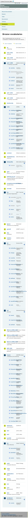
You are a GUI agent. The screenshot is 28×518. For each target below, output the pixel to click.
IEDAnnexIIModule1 (11, 330)
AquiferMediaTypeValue (13, 360)
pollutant (13, 324)
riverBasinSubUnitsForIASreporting (13, 291)
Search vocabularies (8, 43)
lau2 (8, 434)
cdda (8, 107)
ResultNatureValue (13, 400)
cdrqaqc (12, 252)
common (9, 153)
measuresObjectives (13, 273)
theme (12, 417)
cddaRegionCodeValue (13, 110)
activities (13, 68)
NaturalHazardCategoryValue (13, 393)
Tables (3, 16)
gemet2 (9, 229)
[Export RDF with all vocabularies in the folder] (24, 64)
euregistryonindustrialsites (11, 183)
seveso (9, 479)
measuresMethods (13, 269)
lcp (7, 443)
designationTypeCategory (13, 121)
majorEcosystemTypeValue (13, 135)
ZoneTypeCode (13, 421)
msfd (8, 463)
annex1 (12, 315)
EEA (8, 1)
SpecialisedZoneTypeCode (13, 407)
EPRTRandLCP (11, 176)
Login (17, 3)
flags (12, 201)
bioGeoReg (13, 248)
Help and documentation (7, 11)
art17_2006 (10, 63)
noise (8, 468)
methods (13, 80)
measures (13, 260)
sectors (12, 458)
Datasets (4, 14)
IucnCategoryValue (13, 133)
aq (7, 47)
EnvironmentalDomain (13, 373)
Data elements (5, 19)
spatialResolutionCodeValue (13, 147)
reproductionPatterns (13, 286)
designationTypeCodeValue (13, 126)
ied (7, 310)
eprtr (8, 171)
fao (8, 192)
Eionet (7, 9)
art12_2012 (10, 52)
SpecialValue (13, 410)
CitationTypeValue (13, 364)
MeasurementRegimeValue (13, 385)
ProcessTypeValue (13, 397)
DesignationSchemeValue (13, 369)
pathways (13, 278)
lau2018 (9, 438)
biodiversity (10, 103)
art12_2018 (10, 57)
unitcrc (12, 216)
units (12, 305)
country (12, 503)
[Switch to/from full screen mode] (19, 3)
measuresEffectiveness (13, 264)
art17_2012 (10, 92)
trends (12, 88)
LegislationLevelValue (13, 381)
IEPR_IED (9, 348)
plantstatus (13, 452)
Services (4, 26)
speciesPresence (13, 296)
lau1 (8, 430)
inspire (9, 355)
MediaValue (13, 390)
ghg (8, 232)
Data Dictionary (12, 9)
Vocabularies (5, 24)
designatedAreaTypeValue (13, 118)
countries (13, 77)
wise (8, 493)
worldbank (10, 498)
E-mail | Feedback (5, 513)
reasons (12, 85)
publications (10, 473)
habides (9, 238)
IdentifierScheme (13, 378)
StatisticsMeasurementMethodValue (13, 413)
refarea (12, 209)
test (8, 484)
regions (12, 139)
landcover (9, 425)
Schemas (4, 21)
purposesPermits (13, 282)
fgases (8, 224)
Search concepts (18, 43)
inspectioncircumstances (13, 320)
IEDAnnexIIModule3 (11, 335)
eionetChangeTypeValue (13, 129)
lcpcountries (13, 448)
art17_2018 (10, 98)
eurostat (9, 188)
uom (8, 487)
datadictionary (11, 156)
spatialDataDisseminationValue (13, 143)
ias (7, 243)
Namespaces (4, 29)
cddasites (13, 113)
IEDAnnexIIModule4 (11, 341)
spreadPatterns (13, 301)
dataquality (10, 161)
